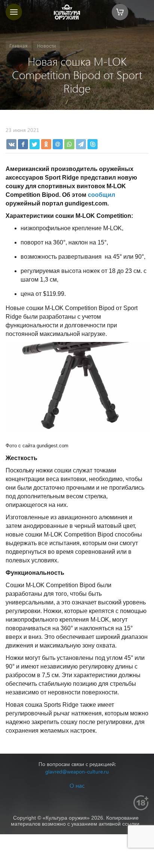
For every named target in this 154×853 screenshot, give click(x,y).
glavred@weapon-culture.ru (77, 771)
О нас (77, 785)
